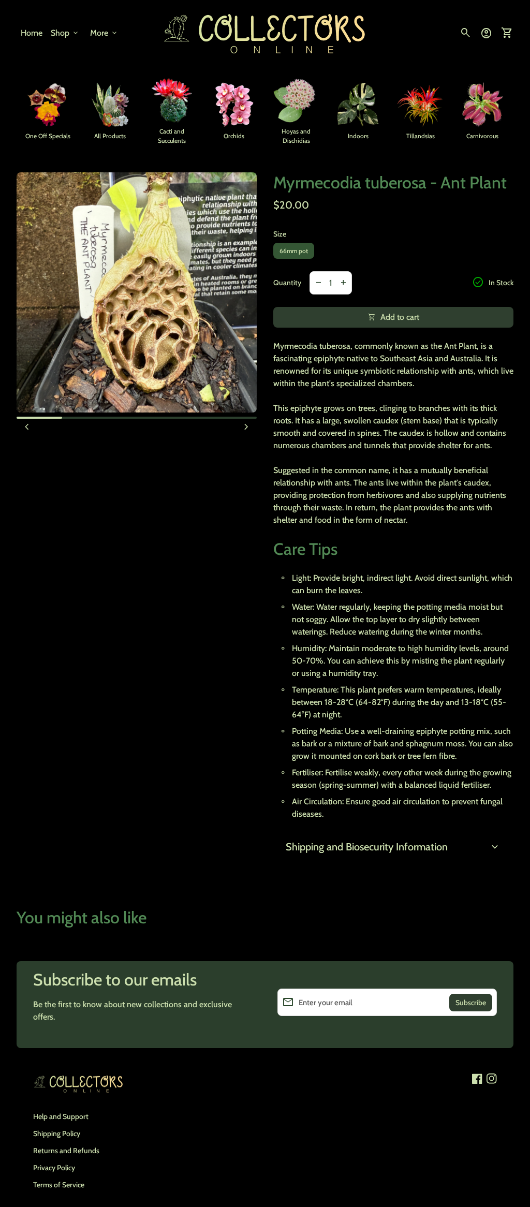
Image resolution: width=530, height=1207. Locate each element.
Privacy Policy (54, 1167)
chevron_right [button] (246, 427)
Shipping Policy (56, 1133)
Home (31, 33)
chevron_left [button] (27, 427)
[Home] (265, 32)
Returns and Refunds (66, 1150)
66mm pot (293, 251)
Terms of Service (58, 1184)
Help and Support (61, 1116)
